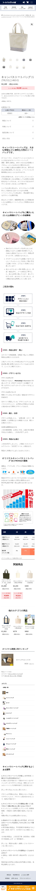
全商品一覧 (28, 15)
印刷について (18, 126)
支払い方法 (18, 138)
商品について (18, 120)
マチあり (19, 676)
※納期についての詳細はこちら (26, 117)
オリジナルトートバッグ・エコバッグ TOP (13, 15)
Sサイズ (7, 676)
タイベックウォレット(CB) (23, 660)
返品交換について (18, 132)
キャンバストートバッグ (15, 674)
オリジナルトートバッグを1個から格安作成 (9, 2)
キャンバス (13, 676)
